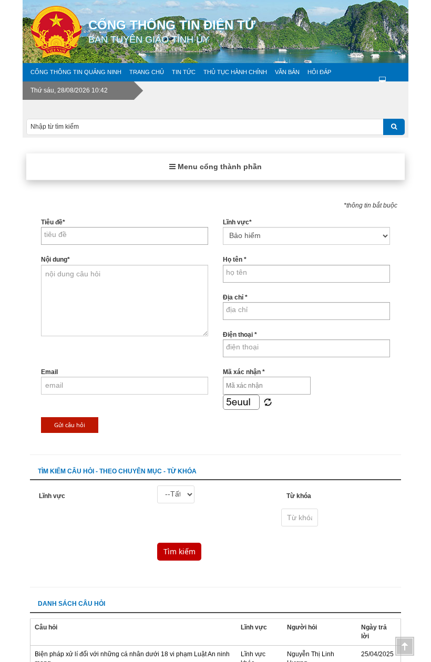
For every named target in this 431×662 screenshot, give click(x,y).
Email (49, 372)
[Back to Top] (404, 646)
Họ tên (235, 259)
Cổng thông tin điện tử (171, 31)
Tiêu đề (53, 222)
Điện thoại (240, 334)
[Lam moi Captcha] (268, 402)
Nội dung (55, 259)
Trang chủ (146, 72)
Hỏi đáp (319, 72)
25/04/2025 (377, 654)
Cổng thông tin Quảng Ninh (75, 72)
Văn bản (287, 72)
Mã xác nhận (244, 372)
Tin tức (184, 72)
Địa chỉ (235, 297)
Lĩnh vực (237, 222)
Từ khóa (298, 496)
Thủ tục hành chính (235, 72)
